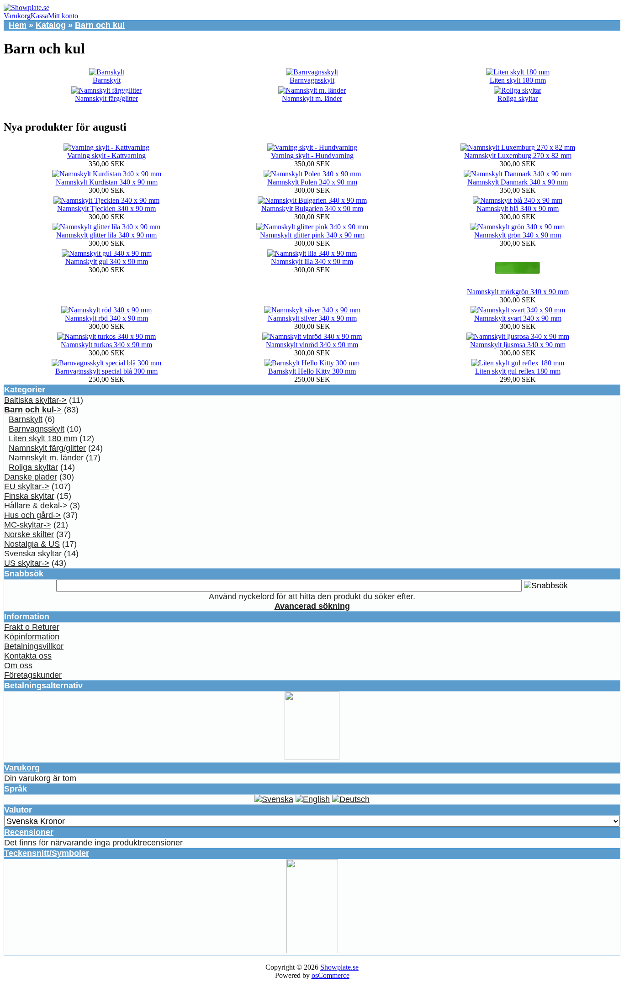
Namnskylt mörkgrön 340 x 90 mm (518, 292)
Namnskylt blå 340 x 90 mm (517, 208)
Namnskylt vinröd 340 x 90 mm (312, 344)
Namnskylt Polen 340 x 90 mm (312, 182)
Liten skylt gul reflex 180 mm (518, 371)
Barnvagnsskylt (312, 80)
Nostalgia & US (32, 544)
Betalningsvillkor (33, 646)
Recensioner (28, 832)
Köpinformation (31, 636)
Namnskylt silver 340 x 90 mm (312, 318)
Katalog (51, 25)
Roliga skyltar (517, 98)
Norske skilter (29, 534)
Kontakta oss (28, 655)
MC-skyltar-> (27, 524)
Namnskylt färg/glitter (106, 98)
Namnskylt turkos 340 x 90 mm (106, 344)
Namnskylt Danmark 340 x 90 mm (517, 182)
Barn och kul (100, 25)
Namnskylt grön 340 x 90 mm (517, 235)
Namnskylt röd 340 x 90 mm (106, 318)
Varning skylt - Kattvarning (106, 155)
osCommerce (330, 975)
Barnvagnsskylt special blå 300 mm (106, 371)
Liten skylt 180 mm (518, 80)
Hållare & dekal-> (36, 505)
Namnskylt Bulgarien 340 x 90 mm (312, 208)
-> (33, 409)
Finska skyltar (29, 496)
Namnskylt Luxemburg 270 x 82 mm (517, 155)
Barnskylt (107, 80)
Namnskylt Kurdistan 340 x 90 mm (107, 182)
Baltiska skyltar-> (35, 400)
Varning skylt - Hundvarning (312, 155)
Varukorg (17, 16)
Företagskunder (33, 675)
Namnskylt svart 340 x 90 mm (517, 318)
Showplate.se (339, 967)
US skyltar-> (26, 563)
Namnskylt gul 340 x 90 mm (106, 261)
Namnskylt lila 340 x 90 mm (312, 261)
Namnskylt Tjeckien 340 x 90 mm (106, 208)
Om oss (18, 665)
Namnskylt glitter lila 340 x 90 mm (106, 235)
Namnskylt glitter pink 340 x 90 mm (312, 235)
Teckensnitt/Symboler (46, 853)
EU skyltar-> (26, 486)
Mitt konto (63, 16)
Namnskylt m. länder (312, 98)
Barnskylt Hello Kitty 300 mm (312, 371)
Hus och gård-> (32, 515)
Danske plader (30, 476)
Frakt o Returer (31, 627)
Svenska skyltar (33, 553)
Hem (17, 25)
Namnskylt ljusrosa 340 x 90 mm (518, 344)
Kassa (39, 16)
